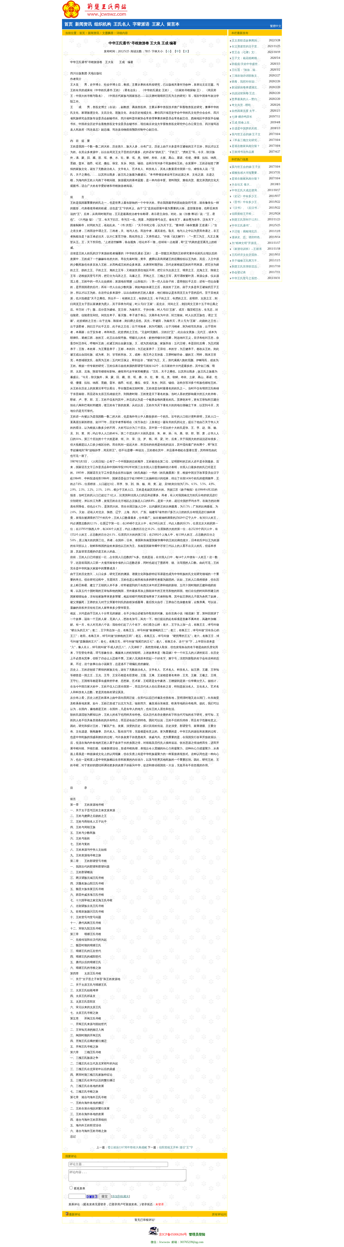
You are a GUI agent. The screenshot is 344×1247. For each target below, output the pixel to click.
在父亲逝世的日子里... (245, 46)
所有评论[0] (219, 1214)
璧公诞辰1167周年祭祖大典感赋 (128, 1147)
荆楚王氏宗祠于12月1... (246, 219)
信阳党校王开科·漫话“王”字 (176, 1147)
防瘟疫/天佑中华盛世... (246, 64)
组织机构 (102, 24)
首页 (68, 24)
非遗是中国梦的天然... (245, 128)
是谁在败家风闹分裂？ (246, 146)
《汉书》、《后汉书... (245, 208)
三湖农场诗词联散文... (245, 75)
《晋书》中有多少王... (245, 202)
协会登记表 (239, 272)
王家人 (158, 24)
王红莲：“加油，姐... (244, 69)
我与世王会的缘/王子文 (246, 134)
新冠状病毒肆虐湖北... (245, 87)
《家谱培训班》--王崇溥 (247, 249)
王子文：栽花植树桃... (245, 58)
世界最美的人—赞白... (245, 99)
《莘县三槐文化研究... (245, 140)
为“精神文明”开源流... (245, 243)
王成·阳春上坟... (242, 122)
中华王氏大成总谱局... (245, 190)
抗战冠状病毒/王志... (244, 93)
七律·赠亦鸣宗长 (242, 116)
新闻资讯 (83, 24)
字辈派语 (141, 24)
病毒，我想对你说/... (244, 81)
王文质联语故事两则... (245, 40)
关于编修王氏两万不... (245, 260)
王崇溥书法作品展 (243, 152)
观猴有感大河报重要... (245, 172)
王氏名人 (121, 24)
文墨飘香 (107, 33)
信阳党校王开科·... (243, 213)
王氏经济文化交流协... (245, 254)
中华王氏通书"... (242, 225)
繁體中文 (275, 26)
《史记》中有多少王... (245, 196)
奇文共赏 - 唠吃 (241, 105)
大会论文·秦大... (242, 184)
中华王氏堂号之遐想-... (246, 278)
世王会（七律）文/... (244, 52)
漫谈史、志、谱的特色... (247, 237)
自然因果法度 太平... (244, 111)
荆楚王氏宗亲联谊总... (245, 266)
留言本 (173, 24)
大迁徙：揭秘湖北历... (245, 231)
